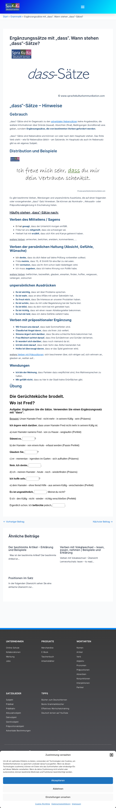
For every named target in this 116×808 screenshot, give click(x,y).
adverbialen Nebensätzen (64, 121)
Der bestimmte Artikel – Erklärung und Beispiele (30, 548)
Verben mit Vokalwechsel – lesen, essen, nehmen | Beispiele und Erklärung (82, 549)
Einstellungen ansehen (58, 797)
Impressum (76, 804)
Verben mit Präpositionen (31, 354)
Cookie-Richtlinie (42, 804)
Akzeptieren (58, 780)
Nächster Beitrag (103, 522)
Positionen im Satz (20, 578)
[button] (111, 754)
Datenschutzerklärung (61, 804)
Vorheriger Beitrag (13, 522)
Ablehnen (58, 788)
